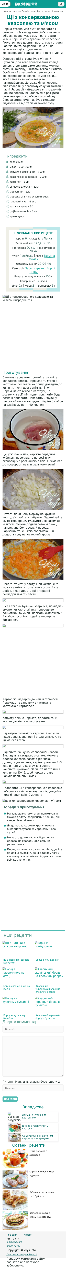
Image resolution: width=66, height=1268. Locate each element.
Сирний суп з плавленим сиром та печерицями (37, 1137)
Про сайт (11, 1234)
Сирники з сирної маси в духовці (41, 1173)
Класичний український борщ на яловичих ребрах (48, 988)
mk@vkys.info (14, 1241)
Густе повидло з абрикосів (38, 1153)
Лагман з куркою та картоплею (34, 1116)
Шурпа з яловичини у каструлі (35, 1127)
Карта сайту (13, 1245)
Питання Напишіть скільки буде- (31, 1081)
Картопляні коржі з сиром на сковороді (40, 1215)
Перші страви (34, 268)
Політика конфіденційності (21, 1254)
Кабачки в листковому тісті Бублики (41, 1194)
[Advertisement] (33, 336)
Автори (28, 1234)
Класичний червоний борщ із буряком (48, 1016)
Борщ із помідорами (47, 959)
